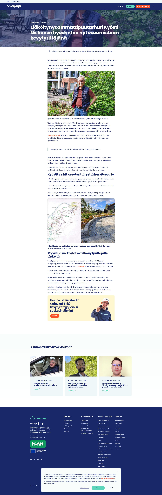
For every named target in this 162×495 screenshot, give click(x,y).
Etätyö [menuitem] (100, 440)
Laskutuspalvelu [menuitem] (85, 426)
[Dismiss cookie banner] (117, 471)
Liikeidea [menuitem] (100, 463)
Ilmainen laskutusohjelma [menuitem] (105, 429)
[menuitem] (8, 1)
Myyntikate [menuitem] (101, 460)
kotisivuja (80, 266)
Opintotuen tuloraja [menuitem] (103, 426)
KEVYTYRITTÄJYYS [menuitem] (87, 416)
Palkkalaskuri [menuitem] (84, 420)
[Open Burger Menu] (154, 6)
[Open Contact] (118, 6)
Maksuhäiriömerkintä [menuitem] (104, 432)
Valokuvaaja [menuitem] (118, 446)
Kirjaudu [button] (130, 6)
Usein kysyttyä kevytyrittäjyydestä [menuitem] (86, 429)
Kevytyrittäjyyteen (54, 135)
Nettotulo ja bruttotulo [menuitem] (104, 454)
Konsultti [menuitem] (117, 440)
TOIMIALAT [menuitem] (118, 416)
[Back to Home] (14, 6)
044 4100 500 (34, 436)
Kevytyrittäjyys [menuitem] (68, 420)
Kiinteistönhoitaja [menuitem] (120, 437)
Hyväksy (98, 488)
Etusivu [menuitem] (66, 429)
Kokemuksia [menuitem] (84, 423)
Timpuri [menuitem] (117, 432)
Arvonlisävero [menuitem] (102, 452)
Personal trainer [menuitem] (119, 434)
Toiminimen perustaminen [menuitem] (105, 449)
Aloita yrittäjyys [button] (143, 6)
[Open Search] (122, 6)
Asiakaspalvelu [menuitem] (68, 426)
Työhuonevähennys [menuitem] (103, 434)
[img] (108, 51)
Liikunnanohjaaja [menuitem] (119, 420)
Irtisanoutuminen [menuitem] (102, 457)
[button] (50, 51)
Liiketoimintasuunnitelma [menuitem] (105, 443)
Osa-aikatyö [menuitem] (101, 466)
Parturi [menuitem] (117, 426)
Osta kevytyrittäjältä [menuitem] (87, 433)
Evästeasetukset (84, 488)
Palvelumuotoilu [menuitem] (102, 446)
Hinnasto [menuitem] (66, 423)
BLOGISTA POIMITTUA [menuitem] (105, 416)
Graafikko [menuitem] (117, 443)
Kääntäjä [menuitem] (117, 429)
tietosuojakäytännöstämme (108, 478)
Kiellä (111, 488)
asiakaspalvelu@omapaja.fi (37, 437)
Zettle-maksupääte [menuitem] (103, 420)
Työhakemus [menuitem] (101, 423)
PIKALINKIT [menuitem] (67, 416)
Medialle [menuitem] (66, 432)
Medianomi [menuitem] (118, 449)
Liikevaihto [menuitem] (101, 437)
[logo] (38, 418)
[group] (81, 51)
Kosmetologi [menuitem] (118, 423)
